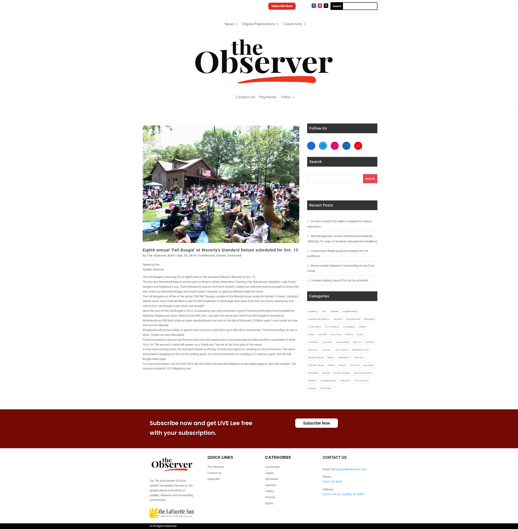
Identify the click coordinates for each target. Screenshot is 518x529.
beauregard (353, 319)
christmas (314, 327)
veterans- (326, 388)
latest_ (327, 350)
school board (341, 373)
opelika (359, 358)
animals (313, 311)
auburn (334, 311)
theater (345, 381)
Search (370, 178)
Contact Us (245, 97)
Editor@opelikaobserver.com (349, 469)
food (360, 334)
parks (331, 365)
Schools (270, 497)
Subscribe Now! (282, 6)
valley (312, 388)
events (349, 334)
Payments (268, 97)
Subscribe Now (316, 423)
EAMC (311, 334)
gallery (327, 342)
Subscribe (213, 479)
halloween (342, 342)
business (369, 319)
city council (332, 327)
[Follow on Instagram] (320, 5)
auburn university (318, 319)
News (229, 24)
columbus (349, 327)
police (342, 365)
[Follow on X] (326, 5)
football (313, 342)
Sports (269, 503)
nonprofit (344, 358)
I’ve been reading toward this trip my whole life (339, 280)
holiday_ (313, 350)
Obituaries (271, 479)
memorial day (360, 350)
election (336, 334)
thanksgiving (328, 381)
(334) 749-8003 (332, 481)
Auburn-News (350, 311)
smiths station (362, 373)
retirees (313, 373)
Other (286, 97)
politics (355, 365)
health (357, 342)
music (331, 358)
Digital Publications (259, 24)
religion (368, 365)
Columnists (292, 24)
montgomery (316, 358)
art (324, 311)
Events (221, 255)
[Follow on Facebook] (314, 5)
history (370, 342)
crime (362, 327)
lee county (341, 350)
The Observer (215, 466)
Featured (234, 255)
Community (206, 255)
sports (312, 381)
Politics (269, 491)
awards (337, 319)
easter (323, 334)
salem (326, 373)
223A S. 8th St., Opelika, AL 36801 (344, 494)
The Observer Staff (161, 255)
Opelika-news (316, 365)
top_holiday (361, 381)
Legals (269, 473)
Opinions (270, 485)
